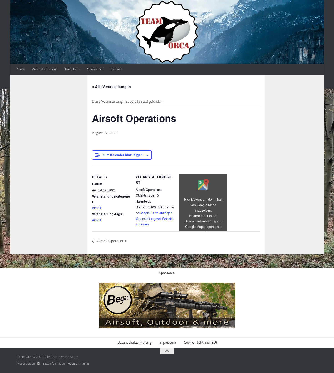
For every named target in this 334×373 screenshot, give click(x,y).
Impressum (167, 342)
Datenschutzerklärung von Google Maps (203, 226)
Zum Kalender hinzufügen (122, 155)
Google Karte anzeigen (155, 213)
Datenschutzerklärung (134, 342)
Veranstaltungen (44, 69)
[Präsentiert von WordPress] (38, 363)
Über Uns (70, 69)
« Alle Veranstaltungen (111, 86)
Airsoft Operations (111, 240)
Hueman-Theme (78, 363)
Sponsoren (95, 69)
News (21, 69)
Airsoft (96, 207)
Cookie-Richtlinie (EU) (200, 342)
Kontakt (116, 69)
